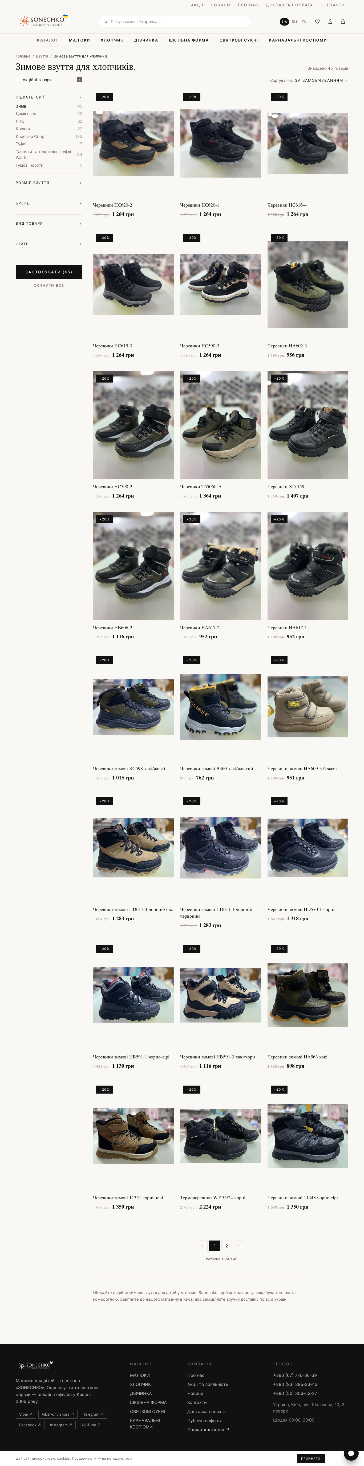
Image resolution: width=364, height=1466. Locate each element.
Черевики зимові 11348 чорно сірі (303, 1197)
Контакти (333, 5)
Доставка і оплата (289, 5)
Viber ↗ (26, 1414)
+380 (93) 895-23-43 (295, 1384)
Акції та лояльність (207, 1384)
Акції (197, 5)
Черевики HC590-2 (112, 486)
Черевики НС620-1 (199, 205)
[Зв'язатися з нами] (351, 1453)
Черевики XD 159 (286, 486)
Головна (23, 56)
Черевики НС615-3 (112, 345)
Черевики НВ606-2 (112, 627)
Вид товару (49, 223)
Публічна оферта (205, 1420)
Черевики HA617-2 (200, 627)
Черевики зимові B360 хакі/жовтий (216, 768)
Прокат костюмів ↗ (208, 1429)
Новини (220, 5)
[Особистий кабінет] (330, 21)
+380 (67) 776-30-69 (295, 1375)
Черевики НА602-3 (287, 345)
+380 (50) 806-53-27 (295, 1393)
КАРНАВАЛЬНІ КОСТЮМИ (298, 40)
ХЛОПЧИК (112, 40)
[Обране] (317, 21)
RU (294, 21)
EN (304, 21)
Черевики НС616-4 (287, 205)
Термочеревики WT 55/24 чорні (212, 1197)
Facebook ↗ (30, 1425)
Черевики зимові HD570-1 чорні (301, 909)
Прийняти (311, 1458)
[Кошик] (343, 21)
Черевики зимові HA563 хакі (297, 1056)
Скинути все (49, 285)
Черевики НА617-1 (287, 627)
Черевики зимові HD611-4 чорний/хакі (133, 909)
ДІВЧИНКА (146, 40)
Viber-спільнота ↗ (58, 1414)
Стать (49, 244)
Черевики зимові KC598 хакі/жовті (129, 768)
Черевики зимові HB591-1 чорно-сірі (131, 1056)
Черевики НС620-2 (112, 205)
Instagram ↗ (61, 1425)
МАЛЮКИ (79, 40)
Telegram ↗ (93, 1414)
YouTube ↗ (91, 1425)
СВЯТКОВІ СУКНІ (239, 40)
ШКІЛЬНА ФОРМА (189, 40)
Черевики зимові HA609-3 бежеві (302, 768)
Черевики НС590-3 (199, 345)
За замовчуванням (306, 80)
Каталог (47, 40)
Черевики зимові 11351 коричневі (128, 1197)
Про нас (248, 5)
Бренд (49, 203)
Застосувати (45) (48, 272)
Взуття (42, 56)
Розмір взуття (49, 182)
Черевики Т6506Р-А (201, 486)
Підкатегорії (49, 97)
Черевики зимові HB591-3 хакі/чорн (217, 1056)
